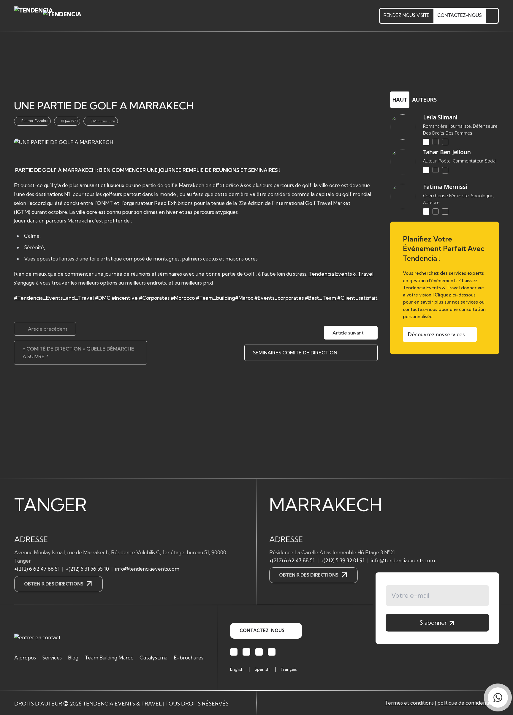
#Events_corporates (279, 298)
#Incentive (125, 298)
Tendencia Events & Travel (340, 274)
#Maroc (244, 298)
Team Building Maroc (109, 657)
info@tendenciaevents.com (147, 569)
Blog (73, 657)
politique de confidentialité (468, 703)
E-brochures (188, 657)
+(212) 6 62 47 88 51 (37, 569)
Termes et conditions (409, 703)
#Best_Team (320, 298)
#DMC (102, 298)
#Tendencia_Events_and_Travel (54, 298)
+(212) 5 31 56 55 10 (87, 569)
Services (52, 657)
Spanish (262, 669)
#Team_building (215, 298)
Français (289, 669)
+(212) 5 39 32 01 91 (343, 560)
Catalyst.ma (153, 657)
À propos (25, 657)
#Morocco (183, 298)
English (236, 669)
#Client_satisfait (357, 298)
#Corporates (154, 298)
